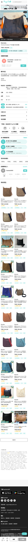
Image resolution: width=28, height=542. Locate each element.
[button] (4, 175)
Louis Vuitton (11, 512)
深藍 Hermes (9, 456)
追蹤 (25, 170)
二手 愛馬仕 (23, 461)
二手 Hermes (19, 464)
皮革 (13, 455)
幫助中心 (3, 518)
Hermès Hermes (13, 458)
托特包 (15, 161)
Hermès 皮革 (20, 458)
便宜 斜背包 (16, 468)
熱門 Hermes (13, 466)
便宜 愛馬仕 (3, 462)
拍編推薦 (10, 523)
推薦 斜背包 (13, 469)
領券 (23, 65)
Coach (2, 512)
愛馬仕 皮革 (19, 457)
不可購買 (22, 539)
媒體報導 (15, 523)
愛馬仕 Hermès (6, 457)
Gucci (6, 512)
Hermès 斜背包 (7, 460)
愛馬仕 (22, 454)
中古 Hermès (7, 464)
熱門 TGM (22, 467)
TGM (15, 455)
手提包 (9, 161)
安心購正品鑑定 (4, 523)
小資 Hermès (17, 463)
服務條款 (12, 518)
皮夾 (19, 510)
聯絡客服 (8, 518)
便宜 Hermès (11, 463)
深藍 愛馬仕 (23, 455)
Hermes (6, 455)
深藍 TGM (20, 456)
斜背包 (18, 455)
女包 (7, 92)
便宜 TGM (12, 467)
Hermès (8, 96)
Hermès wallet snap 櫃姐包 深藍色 (8, 451)
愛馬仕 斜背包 (6, 458)
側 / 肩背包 (14, 510)
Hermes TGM (19, 460)
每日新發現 (3, 510)
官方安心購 (9, 510)
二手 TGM (7, 467)
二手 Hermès (5, 463)
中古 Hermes (19, 466)
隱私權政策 (17, 518)
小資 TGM (17, 467)
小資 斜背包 (22, 468)
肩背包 (10, 92)
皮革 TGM (6, 461)
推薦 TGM (6, 468)
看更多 (14, 440)
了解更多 (25, 137)
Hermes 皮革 (13, 460)
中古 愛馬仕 (20, 462)
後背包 (20, 161)
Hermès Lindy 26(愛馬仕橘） (16, 452)
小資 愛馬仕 (8, 462)
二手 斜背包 (11, 468)
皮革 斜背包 (11, 461)
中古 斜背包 (8, 469)
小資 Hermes (7, 466)
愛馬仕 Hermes (13, 457)
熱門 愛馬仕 (14, 462)
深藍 (10, 455)
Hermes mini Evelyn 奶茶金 (15, 454)
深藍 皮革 (15, 456)
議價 (14, 539)
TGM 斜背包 (17, 461)
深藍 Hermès (3, 456)
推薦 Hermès (13, 464)
